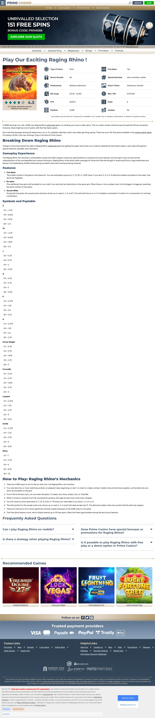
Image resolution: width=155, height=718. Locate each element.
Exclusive (8, 647)
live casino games (86, 681)
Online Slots (83, 8)
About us (84, 647)
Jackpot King (54, 50)
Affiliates (84, 651)
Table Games (102, 8)
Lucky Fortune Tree (134, 605)
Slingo (88, 50)
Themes (119, 50)
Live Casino (64, 8)
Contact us (98, 647)
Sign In (137, 3)
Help (120, 647)
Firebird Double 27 (20, 605)
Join (149, 3)
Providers (103, 50)
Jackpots (36, 50)
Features (146, 647)
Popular (30, 647)
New (19, 647)
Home (49, 8)
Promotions (132, 647)
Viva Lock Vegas (58, 605)
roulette (110, 681)
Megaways (73, 50)
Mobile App (118, 651)
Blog (110, 647)
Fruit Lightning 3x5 (96, 605)
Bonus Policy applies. (132, 46)
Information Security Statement (93, 654)
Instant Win (25, 651)
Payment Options (100, 651)
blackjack (117, 681)
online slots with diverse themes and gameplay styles (61, 681)
